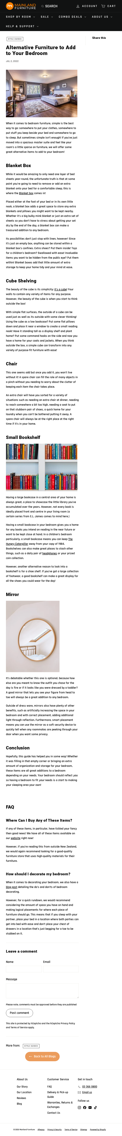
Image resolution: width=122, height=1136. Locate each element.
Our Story (22, 1087)
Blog (19, 1104)
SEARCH (51, 6)
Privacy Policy (68, 1023)
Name (9, 962)
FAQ (49, 1087)
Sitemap (83, 1129)
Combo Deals (71, 17)
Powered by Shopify (98, 1129)
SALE (46, 17)
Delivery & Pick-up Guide (57, 1095)
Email (46, 962)
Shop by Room (19, 17)
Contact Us (53, 1113)
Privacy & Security (54, 1129)
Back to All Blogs (45, 1056)
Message (11, 979)
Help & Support (21, 26)
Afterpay (41, 1129)
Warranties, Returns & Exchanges (60, 1105)
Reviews (21, 1098)
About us (101, 17)
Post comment (19, 1013)
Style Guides (15, 39)
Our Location (24, 1092)
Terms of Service (19, 1027)
